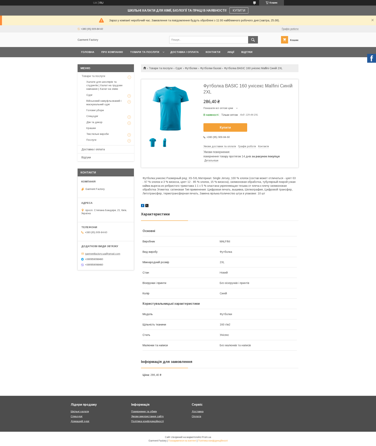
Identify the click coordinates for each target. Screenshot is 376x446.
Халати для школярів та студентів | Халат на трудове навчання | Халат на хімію (104, 85)
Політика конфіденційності (147, 421)
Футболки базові (210, 68)
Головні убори (95, 110)
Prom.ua (206, 437)
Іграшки (91, 128)
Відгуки (246, 52)
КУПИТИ (239, 10)
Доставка (197, 411)
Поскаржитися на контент (182, 440)
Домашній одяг (80, 421)
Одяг (178, 68)
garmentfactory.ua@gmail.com (102, 253)
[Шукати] (253, 40)
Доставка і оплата (184, 52)
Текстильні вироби (97, 133)
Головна (87, 52)
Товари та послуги (144, 52)
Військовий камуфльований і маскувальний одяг (103, 102)
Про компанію (112, 52)
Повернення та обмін (144, 411)
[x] (146, 206)
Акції (230, 52)
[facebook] (142, 206)
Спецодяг (92, 116)
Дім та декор (94, 122)
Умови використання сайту (147, 416)
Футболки (191, 68)
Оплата (196, 416)
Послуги (91, 139)
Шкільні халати (80, 411)
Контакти (213, 52)
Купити (225, 127)
